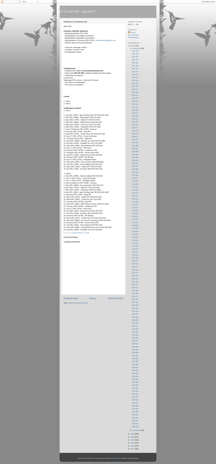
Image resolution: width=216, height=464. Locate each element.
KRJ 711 (135, 284)
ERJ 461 (135, 166)
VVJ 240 (135, 199)
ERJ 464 (135, 157)
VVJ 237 (135, 205)
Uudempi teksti (71, 298)
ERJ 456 (135, 358)
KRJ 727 (135, 89)
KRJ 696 (135, 329)
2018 (133, 437)
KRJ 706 (135, 299)
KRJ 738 (135, 57)
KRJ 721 (135, 107)
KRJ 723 (135, 101)
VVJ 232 (135, 219)
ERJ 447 (135, 385)
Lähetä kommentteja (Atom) (78, 303)
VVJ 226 (135, 237)
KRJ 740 (135, 51)
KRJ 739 (135, 54)
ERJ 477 (135, 119)
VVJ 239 (135, 202)
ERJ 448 (135, 382)
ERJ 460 (135, 347)
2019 (133, 434)
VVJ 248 (135, 175)
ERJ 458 (135, 352)
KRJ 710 (135, 287)
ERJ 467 (135, 148)
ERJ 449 (135, 379)
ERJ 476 (135, 122)
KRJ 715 (135, 273)
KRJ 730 (135, 80)
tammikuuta (137, 430)
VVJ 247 (135, 178)
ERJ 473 (135, 131)
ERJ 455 (135, 361)
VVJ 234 (135, 214)
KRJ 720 (135, 258)
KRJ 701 (135, 314)
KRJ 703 (135, 308)
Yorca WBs (134, 35)
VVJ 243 (135, 190)
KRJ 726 (135, 92)
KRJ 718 (135, 264)
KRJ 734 (135, 68)
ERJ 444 (135, 394)
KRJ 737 (135, 60)
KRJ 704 (135, 305)
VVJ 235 (135, 210)
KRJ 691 (135, 344)
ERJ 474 (135, 128)
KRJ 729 (135, 83)
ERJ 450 (135, 376)
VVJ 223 (135, 246)
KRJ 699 (135, 320)
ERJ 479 (135, 113)
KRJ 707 (135, 296)
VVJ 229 (135, 228)
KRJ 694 (135, 335)
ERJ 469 (135, 142)
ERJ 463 (135, 160)
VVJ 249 (135, 172)
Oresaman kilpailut (77, 11)
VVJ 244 (135, 187)
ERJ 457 (135, 356)
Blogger (135, 458)
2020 (133, 46)
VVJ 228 (135, 231)
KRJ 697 (135, 326)
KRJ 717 (135, 267)
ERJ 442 (135, 400)
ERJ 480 (135, 110)
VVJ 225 (135, 240)
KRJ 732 (135, 74)
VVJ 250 (135, 169)
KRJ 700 (135, 317)
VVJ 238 (135, 255)
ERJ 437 (135, 415)
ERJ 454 (135, 364)
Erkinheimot (134, 37)
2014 (133, 449)
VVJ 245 (135, 184)
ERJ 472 (135, 134)
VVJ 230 (135, 225)
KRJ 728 (135, 86)
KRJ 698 (135, 323)
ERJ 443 (135, 397)
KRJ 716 (135, 270)
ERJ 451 (135, 373)
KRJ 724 (135, 98)
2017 (133, 440)
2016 (133, 443)
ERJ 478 (135, 116)
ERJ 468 (135, 145)
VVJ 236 (135, 208)
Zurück (132, 33)
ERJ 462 (135, 163)
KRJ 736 (135, 63)
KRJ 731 (135, 77)
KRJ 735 (135, 66)
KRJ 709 (135, 290)
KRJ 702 (135, 311)
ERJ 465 (135, 154)
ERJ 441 (135, 403)
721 (133, 24)
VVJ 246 (135, 181)
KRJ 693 (135, 338)
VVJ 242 (135, 193)
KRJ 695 (135, 332)
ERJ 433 (135, 426)
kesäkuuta (136, 48)
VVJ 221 (135, 252)
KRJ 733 (135, 72)
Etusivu (93, 298)
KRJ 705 (135, 302)
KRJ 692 (135, 341)
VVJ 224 (135, 243)
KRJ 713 (135, 279)
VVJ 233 (135, 216)
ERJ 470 (135, 140)
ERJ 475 (135, 125)
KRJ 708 (135, 293)
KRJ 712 (135, 282)
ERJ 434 (135, 424)
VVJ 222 (135, 249)
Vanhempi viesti (115, 298)
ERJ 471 (135, 137)
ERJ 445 (135, 391)
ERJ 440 (135, 406)
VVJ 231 (135, 222)
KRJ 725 (135, 95)
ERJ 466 (135, 151)
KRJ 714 (135, 276)
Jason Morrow (116, 458)
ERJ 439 (135, 409)
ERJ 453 (135, 367)
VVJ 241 (135, 196)
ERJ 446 (135, 388)
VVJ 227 (135, 234)
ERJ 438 (135, 412)
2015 (133, 446)
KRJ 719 (135, 261)
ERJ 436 (135, 418)
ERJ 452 (135, 370)
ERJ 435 (135, 421)
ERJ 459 (135, 350)
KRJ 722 (135, 104)
